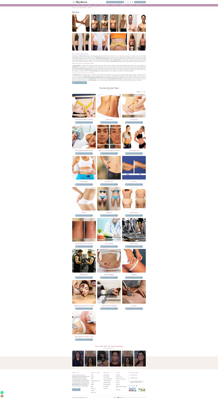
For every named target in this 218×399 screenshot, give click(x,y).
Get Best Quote (80, 122)
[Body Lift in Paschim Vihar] (134, 292)
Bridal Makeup (106, 375)
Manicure (118, 382)
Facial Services (119, 376)
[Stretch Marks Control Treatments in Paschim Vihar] (84, 230)
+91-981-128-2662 (140, 2)
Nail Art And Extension (120, 378)
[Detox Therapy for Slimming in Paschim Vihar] (109, 292)
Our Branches (123, 5)
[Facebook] (126, 2)
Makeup (89, 5)
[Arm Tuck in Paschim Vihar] (134, 168)
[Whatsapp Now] (2, 392)
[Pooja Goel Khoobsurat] (78, 359)
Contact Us (138, 5)
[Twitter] (128, 2)
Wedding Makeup (106, 384)
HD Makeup (105, 386)
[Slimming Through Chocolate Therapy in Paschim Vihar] (84, 292)
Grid (139, 91)
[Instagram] (133, 2)
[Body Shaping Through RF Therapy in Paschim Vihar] (84, 136)
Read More (88, 122)
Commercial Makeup (107, 378)
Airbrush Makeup (106, 382)
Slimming (90, 7)
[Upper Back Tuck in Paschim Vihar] (134, 199)
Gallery (131, 5)
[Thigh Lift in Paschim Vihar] (134, 261)
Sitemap (92, 390)
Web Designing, (128, 397)
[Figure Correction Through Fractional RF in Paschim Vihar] (109, 136)
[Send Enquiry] (2, 395)
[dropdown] (84, 5)
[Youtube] (130, 2)
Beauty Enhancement (104, 5)
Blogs (92, 386)
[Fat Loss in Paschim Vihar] (81, 23)
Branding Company (142, 397)
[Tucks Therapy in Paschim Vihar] (134, 105)
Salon (95, 5)
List (144, 91)
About (82, 5)
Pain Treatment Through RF (121, 387)
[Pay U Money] (142, 390)
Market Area (93, 392)
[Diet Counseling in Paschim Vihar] (109, 230)
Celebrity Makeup (107, 380)
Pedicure (118, 380)
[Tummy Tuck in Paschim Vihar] (109, 105)
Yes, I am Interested (80, 82)
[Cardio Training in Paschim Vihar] (134, 230)
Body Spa (118, 384)
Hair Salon (118, 375)
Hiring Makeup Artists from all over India (115, 2)
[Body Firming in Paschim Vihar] (84, 168)
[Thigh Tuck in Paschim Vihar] (109, 199)
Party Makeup (106, 376)
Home (78, 5)
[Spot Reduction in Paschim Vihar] (109, 168)
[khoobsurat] (84, 2)
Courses (114, 5)
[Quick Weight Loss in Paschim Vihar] (134, 136)
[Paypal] (132, 390)
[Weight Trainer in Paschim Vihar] (84, 261)
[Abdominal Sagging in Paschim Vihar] (109, 261)
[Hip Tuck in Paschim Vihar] (84, 199)
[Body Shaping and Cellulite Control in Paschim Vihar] (84, 323)
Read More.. (105, 388)
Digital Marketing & (134, 397)
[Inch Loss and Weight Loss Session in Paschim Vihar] (84, 105)
